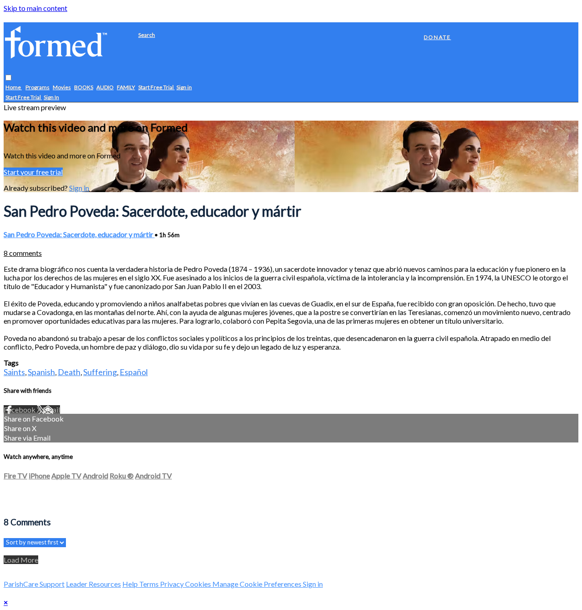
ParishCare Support (34, 584)
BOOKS (83, 87)
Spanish (41, 372)
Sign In (51, 97)
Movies (62, 87)
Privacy (172, 584)
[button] (8, 78)
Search (146, 34)
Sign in (184, 87)
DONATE (437, 37)
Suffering (100, 372)
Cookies (198, 584)
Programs (37, 87)
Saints (14, 372)
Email (51, 409)
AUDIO (105, 87)
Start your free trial (33, 172)
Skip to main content (35, 8)
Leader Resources (93, 584)
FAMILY (126, 87)
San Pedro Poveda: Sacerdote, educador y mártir (79, 234)
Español (134, 372)
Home (13, 87)
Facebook (20, 409)
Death (69, 372)
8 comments (23, 253)
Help (130, 584)
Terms (149, 584)
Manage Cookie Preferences (257, 584)
